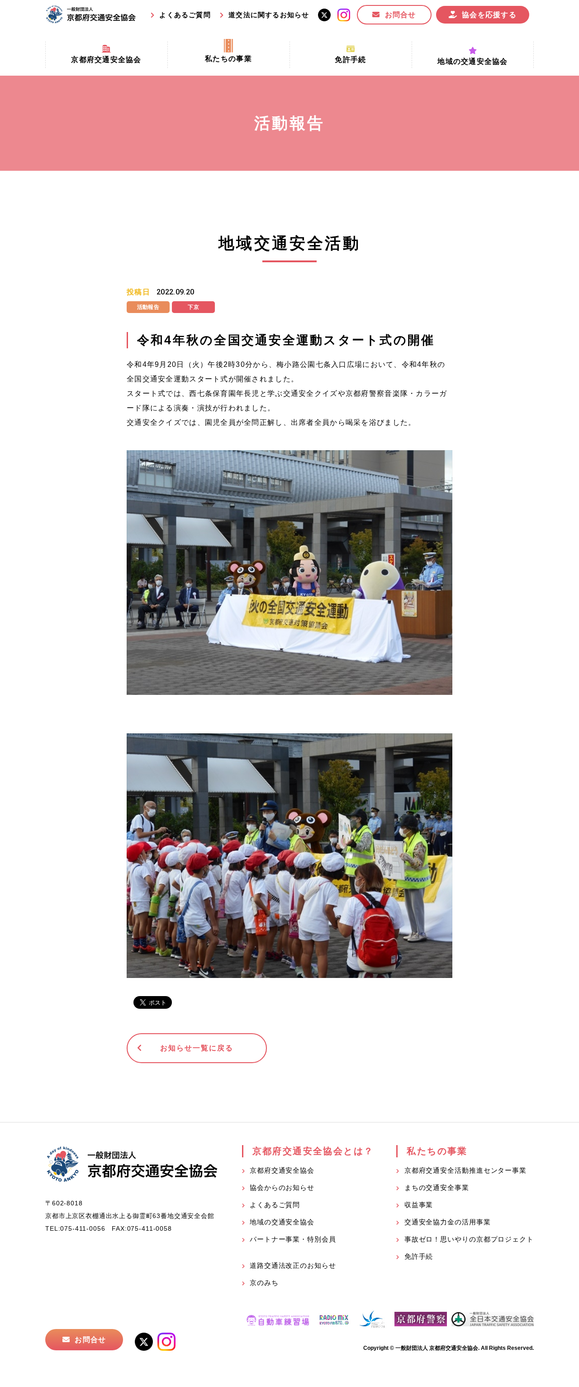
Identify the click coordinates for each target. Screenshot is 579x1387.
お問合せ (400, 15)
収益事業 (418, 1205)
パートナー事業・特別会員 (293, 1239)
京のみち (264, 1282)
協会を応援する (489, 15)
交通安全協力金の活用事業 (447, 1222)
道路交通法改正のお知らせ (293, 1265)
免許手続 (418, 1256)
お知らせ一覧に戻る (196, 1048)
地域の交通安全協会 (282, 1222)
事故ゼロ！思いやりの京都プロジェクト (469, 1239)
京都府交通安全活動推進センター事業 (465, 1170)
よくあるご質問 (184, 15)
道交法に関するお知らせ (268, 15)
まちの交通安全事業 (436, 1187)
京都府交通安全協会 (282, 1170)
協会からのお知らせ (282, 1187)
